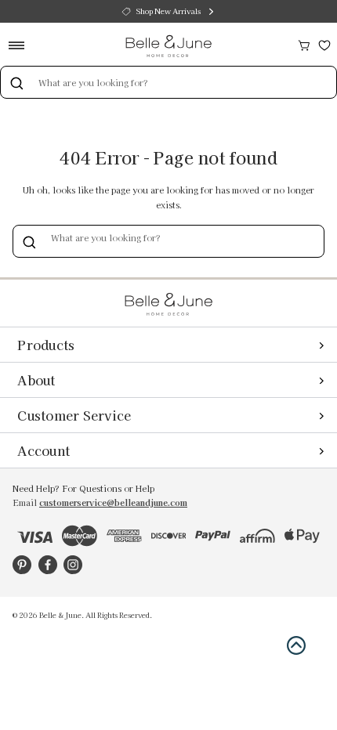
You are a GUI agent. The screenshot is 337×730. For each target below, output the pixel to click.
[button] (296, 645)
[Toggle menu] (21, 45)
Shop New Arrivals (168, 10)
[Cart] (304, 43)
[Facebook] (47, 564)
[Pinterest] (22, 564)
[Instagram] (72, 564)
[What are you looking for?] (16, 82)
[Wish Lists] (324, 43)
